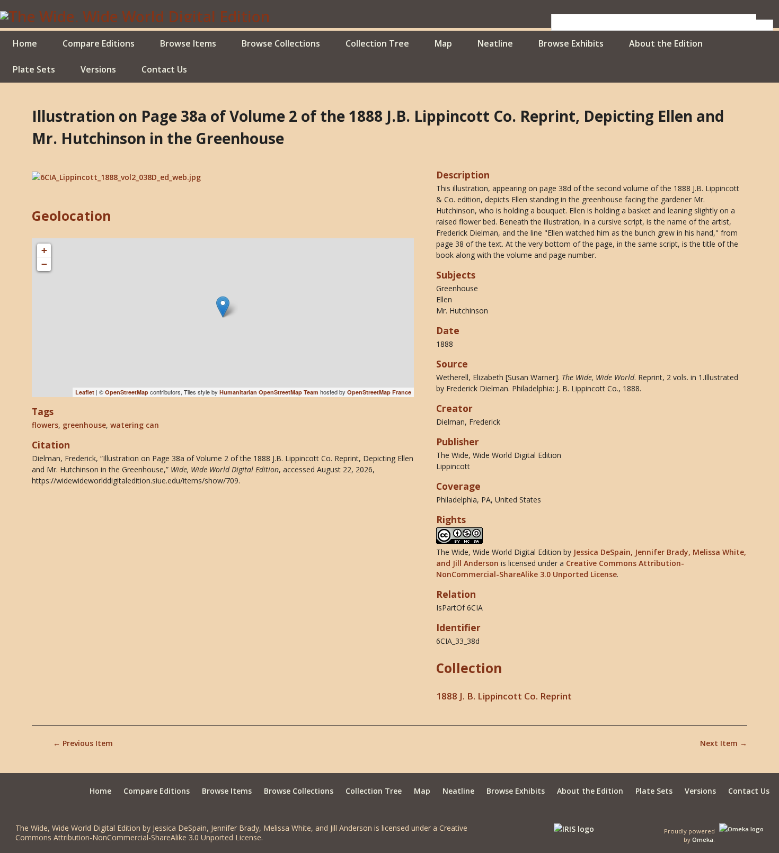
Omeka (702, 839)
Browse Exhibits (571, 43)
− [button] (44, 264)
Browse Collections (281, 43)
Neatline (495, 43)
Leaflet (84, 392)
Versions (98, 69)
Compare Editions (99, 43)
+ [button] (44, 250)
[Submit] (764, 17)
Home (25, 43)
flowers (45, 425)
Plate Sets (34, 69)
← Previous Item (83, 743)
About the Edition (666, 43)
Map (443, 43)
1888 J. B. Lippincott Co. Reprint (504, 696)
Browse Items (188, 43)
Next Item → (723, 743)
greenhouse (84, 425)
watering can (134, 425)
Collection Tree (377, 43)
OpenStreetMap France (379, 392)
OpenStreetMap (126, 392)
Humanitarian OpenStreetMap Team (268, 392)
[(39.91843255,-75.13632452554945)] (222, 307)
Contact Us (164, 69)
